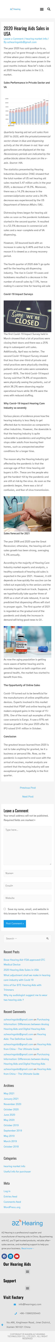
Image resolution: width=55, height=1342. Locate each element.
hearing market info (36, 39)
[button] (42, 9)
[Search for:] (27, 939)
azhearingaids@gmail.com (18, 1020)
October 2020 (11, 1109)
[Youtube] (17, 1256)
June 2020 (9, 1115)
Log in (7, 1191)
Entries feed (10, 1197)
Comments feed (12, 1202)
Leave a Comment (14, 39)
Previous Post (28, 788)
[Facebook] (4, 1256)
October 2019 (11, 1125)
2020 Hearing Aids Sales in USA (21, 970)
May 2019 (9, 1136)
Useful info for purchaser (17, 1172)
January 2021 (11, 1099)
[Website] (27, 899)
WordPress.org (12, 1207)
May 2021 (9, 1094)
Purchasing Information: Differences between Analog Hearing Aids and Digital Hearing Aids (26, 1024)
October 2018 (11, 1147)
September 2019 (13, 1131)
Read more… (27, 1248)
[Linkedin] (10, 1256)
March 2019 (10, 1141)
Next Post (27, 797)
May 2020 (9, 1120)
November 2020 (12, 1104)
